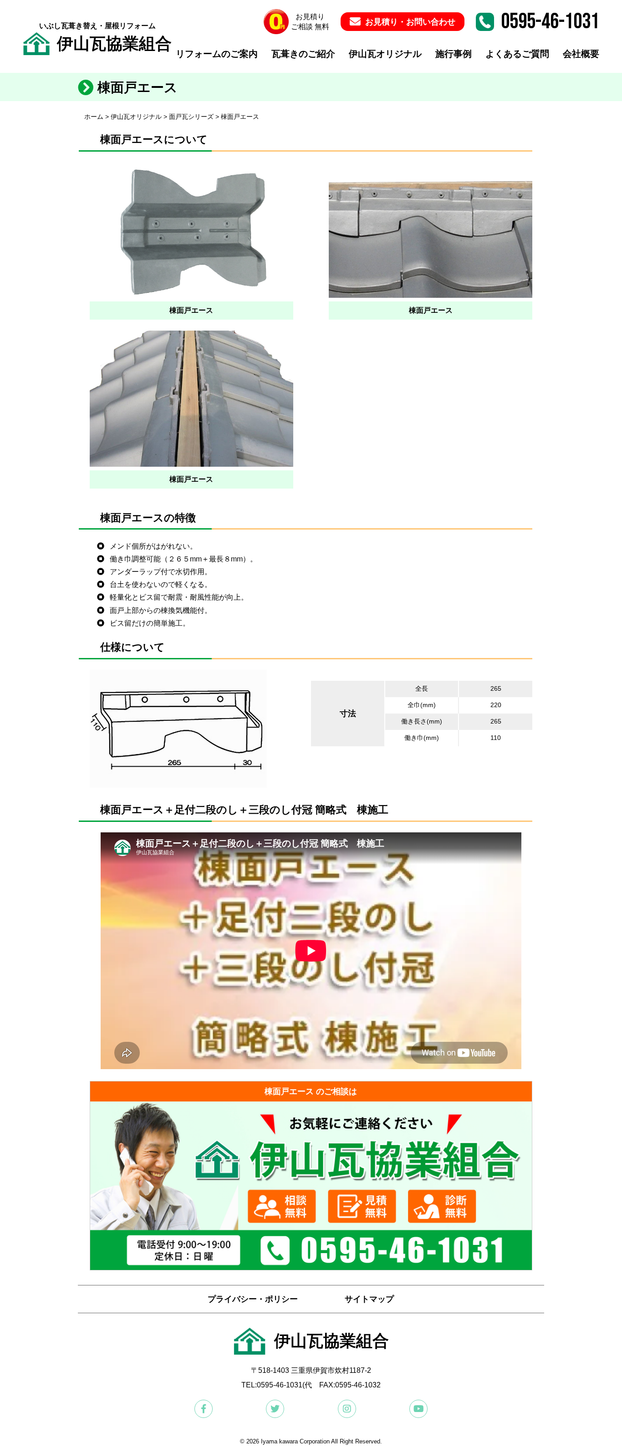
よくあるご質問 (517, 54)
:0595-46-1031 (278, 1385)
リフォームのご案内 (217, 54)
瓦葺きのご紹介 (303, 54)
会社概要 (581, 54)
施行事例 (453, 54)
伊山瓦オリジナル (385, 54)
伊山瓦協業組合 (114, 43)
